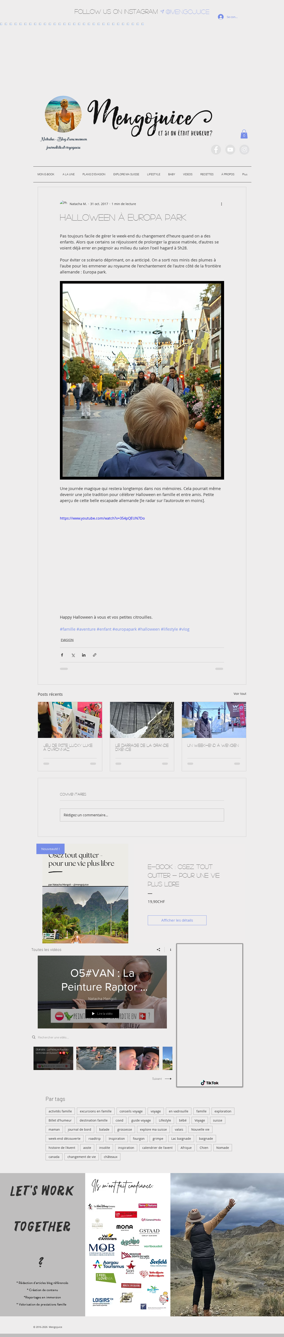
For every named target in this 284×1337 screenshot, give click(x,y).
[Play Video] (53, 1058)
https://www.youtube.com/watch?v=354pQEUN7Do (102, 518)
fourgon (139, 1138)
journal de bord (79, 1129)
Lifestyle (165, 1120)
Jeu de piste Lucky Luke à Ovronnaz (68, 747)
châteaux (110, 1157)
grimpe (158, 1138)
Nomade (222, 1148)
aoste (87, 1148)
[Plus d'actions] (221, 204)
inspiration (126, 1148)
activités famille (60, 1111)
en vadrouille (178, 1111)
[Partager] (158, 949)
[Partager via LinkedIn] (84, 655)
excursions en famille (96, 1111)
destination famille (94, 1120)
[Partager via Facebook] (62, 655)
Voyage (200, 1120)
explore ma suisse (153, 1129)
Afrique (186, 1148)
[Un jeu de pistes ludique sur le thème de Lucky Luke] (70, 720)
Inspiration (117, 1138)
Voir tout (240, 693)
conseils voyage (131, 1111)
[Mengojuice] (216, 150)
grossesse (124, 1129)
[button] (244, 134)
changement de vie (81, 1157)
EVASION (67, 640)
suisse (217, 1120)
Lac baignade (181, 1138)
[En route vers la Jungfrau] (214, 720)
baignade (206, 1138)
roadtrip (95, 1138)
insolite (104, 1148)
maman (54, 1129)
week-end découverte (65, 1138)
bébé (183, 1120)
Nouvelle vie (200, 1129)
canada (54, 1157)
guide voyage (141, 1120)
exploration (223, 1111)
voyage (156, 1111)
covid (119, 1120)
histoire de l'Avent (62, 1148)
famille (201, 1111)
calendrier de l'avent (157, 1148)
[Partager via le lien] (95, 655)
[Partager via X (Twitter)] (73, 655)
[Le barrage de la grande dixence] (142, 720)
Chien (204, 1148)
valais (179, 1129)
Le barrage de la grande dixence (142, 747)
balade (104, 1129)
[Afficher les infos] (169, 949)
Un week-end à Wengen (213, 745)
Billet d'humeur (60, 1120)
